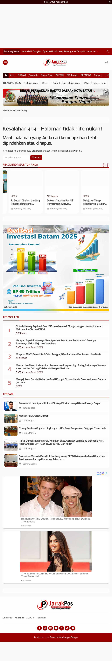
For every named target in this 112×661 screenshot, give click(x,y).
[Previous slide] (103, 165)
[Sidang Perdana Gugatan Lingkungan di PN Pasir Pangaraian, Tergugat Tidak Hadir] (11, 431)
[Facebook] (39, 628)
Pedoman (41, 618)
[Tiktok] (67, 628)
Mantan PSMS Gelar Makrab (34, 416)
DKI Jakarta (72, 75)
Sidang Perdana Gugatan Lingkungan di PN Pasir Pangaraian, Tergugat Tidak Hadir (62, 428)
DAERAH (60, 75)
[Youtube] (56, 628)
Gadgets (98, 75)
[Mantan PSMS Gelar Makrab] (11, 418)
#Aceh (45, 83)
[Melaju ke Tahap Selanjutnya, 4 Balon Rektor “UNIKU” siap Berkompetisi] (56, 181)
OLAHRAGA (21, 359)
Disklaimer (8, 618)
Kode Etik (19, 618)
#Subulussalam (30, 83)
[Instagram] (45, 628)
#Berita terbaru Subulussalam (65, 83)
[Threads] (50, 628)
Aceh (12, 75)
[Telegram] (72, 628)
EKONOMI (86, 75)
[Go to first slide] (107, 165)
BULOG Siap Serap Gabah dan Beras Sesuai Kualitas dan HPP (52, 51)
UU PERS (30, 618)
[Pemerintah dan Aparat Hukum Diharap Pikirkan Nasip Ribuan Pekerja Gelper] (11, 406)
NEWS (44, 197)
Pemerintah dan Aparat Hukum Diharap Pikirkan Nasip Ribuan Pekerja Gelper (60, 403)
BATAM (22, 75)
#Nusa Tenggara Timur (95, 83)
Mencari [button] (36, 157)
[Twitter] (61, 628)
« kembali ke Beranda (14, 151)
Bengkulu (33, 75)
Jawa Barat (31, 348)
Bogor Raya (46, 75)
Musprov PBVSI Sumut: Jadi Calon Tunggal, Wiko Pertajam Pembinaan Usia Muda (58, 354)
